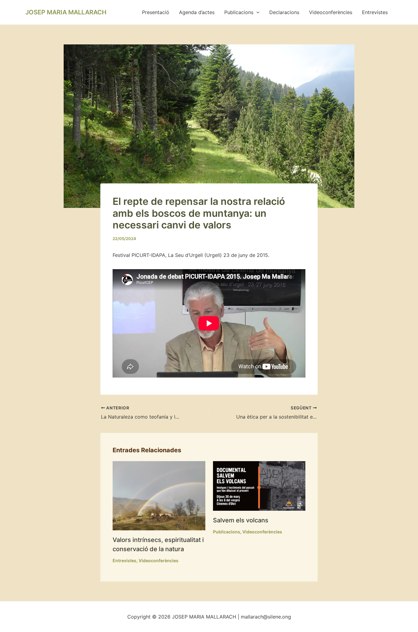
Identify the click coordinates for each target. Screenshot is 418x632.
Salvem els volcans (240, 520)
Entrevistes (375, 12)
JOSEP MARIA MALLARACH (65, 12)
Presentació (155, 12)
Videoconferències (330, 12)
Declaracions (284, 12)
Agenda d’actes (197, 12)
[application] (256, 12)
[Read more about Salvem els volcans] (259, 485)
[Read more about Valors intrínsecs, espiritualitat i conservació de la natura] (159, 495)
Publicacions (238, 12)
